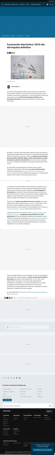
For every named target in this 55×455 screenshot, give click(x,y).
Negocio (39, 394)
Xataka (4, 417)
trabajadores (40, 396)
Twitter (50, 4)
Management (23, 391)
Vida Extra (15, 419)
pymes (4, 394)
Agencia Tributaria (36, 4)
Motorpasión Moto (48, 419)
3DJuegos (15, 417)
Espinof (25, 419)
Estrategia (39, 389)
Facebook (52, 4)
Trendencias (5, 430)
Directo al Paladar (37, 417)
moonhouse (14, 294)
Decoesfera (5, 432)
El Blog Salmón (16, 430)
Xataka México (6, 443)
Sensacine (26, 417)
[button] (16, 86)
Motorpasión (46, 417)
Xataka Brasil (5, 444)
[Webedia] (52, 1)
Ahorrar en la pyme (7, 396)
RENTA (27, 4)
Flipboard (47, 4)
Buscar (50, 406)
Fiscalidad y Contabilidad (11, 4)
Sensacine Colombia (26, 445)
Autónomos (6, 35)
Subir (48, 411)
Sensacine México (27, 443)
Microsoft (13, 35)
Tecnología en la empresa (31, 297)
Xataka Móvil (5, 419)
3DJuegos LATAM (17, 443)
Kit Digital (22, 4)
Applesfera (5, 421)
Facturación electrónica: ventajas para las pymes (33, 292)
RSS (14, 378)
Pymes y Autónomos (15, 433)
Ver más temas (7, 400)
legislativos (31, 203)
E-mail (14, 53)
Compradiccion (6, 434)
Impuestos (27, 35)
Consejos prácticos (7, 389)
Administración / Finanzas (25, 389)
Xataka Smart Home (6, 423)
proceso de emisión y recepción (16, 209)
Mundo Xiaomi (6, 425)
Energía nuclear (20, 35)
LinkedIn (20, 378)
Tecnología (21, 297)
